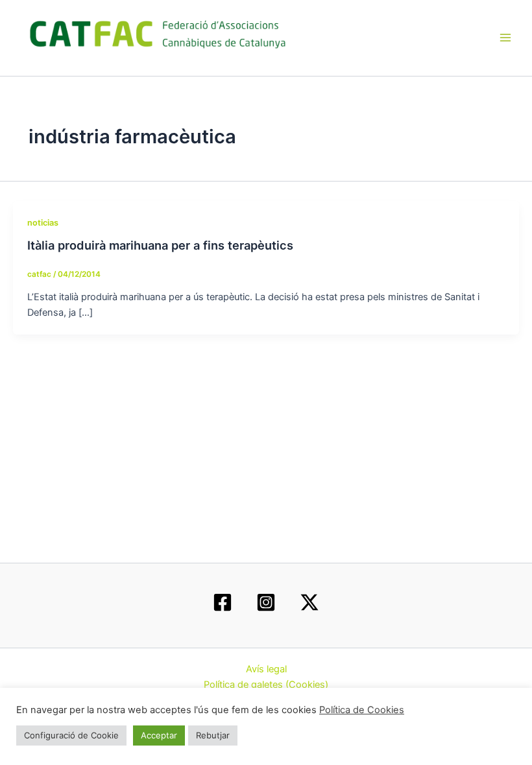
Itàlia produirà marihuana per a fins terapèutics (160, 245)
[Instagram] (266, 602)
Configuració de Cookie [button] (71, 735)
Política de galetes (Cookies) (266, 684)
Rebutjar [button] (213, 735)
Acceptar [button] (159, 735)
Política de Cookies (361, 710)
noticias (42, 223)
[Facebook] (222, 602)
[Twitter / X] (309, 602)
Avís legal (266, 669)
